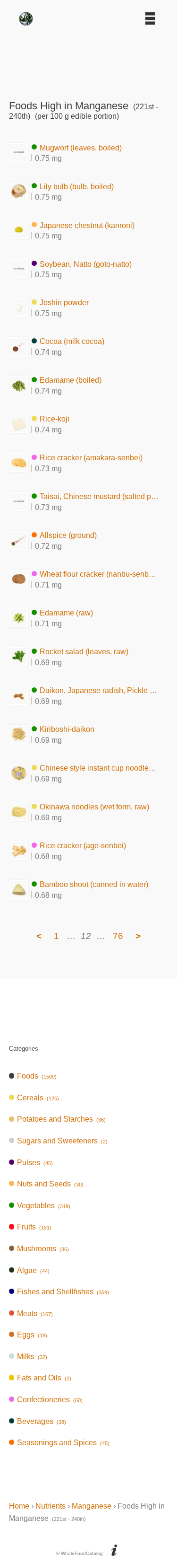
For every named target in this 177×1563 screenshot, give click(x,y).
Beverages (41, 1421)
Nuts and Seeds (50, 1184)
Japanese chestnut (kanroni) (87, 225)
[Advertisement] (88, 59)
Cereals (38, 1098)
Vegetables (43, 1206)
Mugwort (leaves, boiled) (81, 147)
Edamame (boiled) (70, 380)
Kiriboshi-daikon (67, 729)
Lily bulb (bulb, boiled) (77, 186)
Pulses (35, 1163)
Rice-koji (54, 419)
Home (19, 1506)
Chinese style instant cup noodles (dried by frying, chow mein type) (99, 768)
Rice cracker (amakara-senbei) (91, 458)
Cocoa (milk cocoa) (72, 341)
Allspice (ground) (68, 535)
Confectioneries (50, 1400)
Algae (33, 1270)
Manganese (91, 1506)
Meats (35, 1313)
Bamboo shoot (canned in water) (94, 884)
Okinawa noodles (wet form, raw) (94, 807)
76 (118, 936)
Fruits (34, 1227)
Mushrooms (43, 1249)
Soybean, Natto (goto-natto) (86, 264)
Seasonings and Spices (63, 1443)
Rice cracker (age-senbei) (83, 846)
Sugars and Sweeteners (62, 1141)
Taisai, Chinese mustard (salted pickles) (99, 496)
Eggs (32, 1335)
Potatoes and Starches (61, 1119)
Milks (32, 1356)
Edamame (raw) (66, 613)
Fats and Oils (44, 1378)
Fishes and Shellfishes (63, 1292)
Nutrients (50, 1506)
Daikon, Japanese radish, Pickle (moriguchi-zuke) (99, 690)
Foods (37, 1076)
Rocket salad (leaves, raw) (84, 652)
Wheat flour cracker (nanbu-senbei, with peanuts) (99, 574)
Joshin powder (64, 303)
